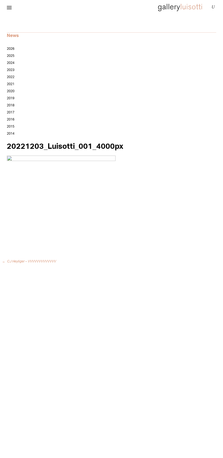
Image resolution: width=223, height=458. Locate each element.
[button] (9, 8)
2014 (10, 133)
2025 (10, 55)
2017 (10, 112)
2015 (10, 126)
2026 (10, 48)
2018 (10, 105)
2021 (10, 84)
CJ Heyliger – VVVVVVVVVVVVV (30, 261)
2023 (10, 70)
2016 (10, 119)
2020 (10, 91)
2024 (10, 62)
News (13, 35)
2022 (10, 77)
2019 (10, 98)
